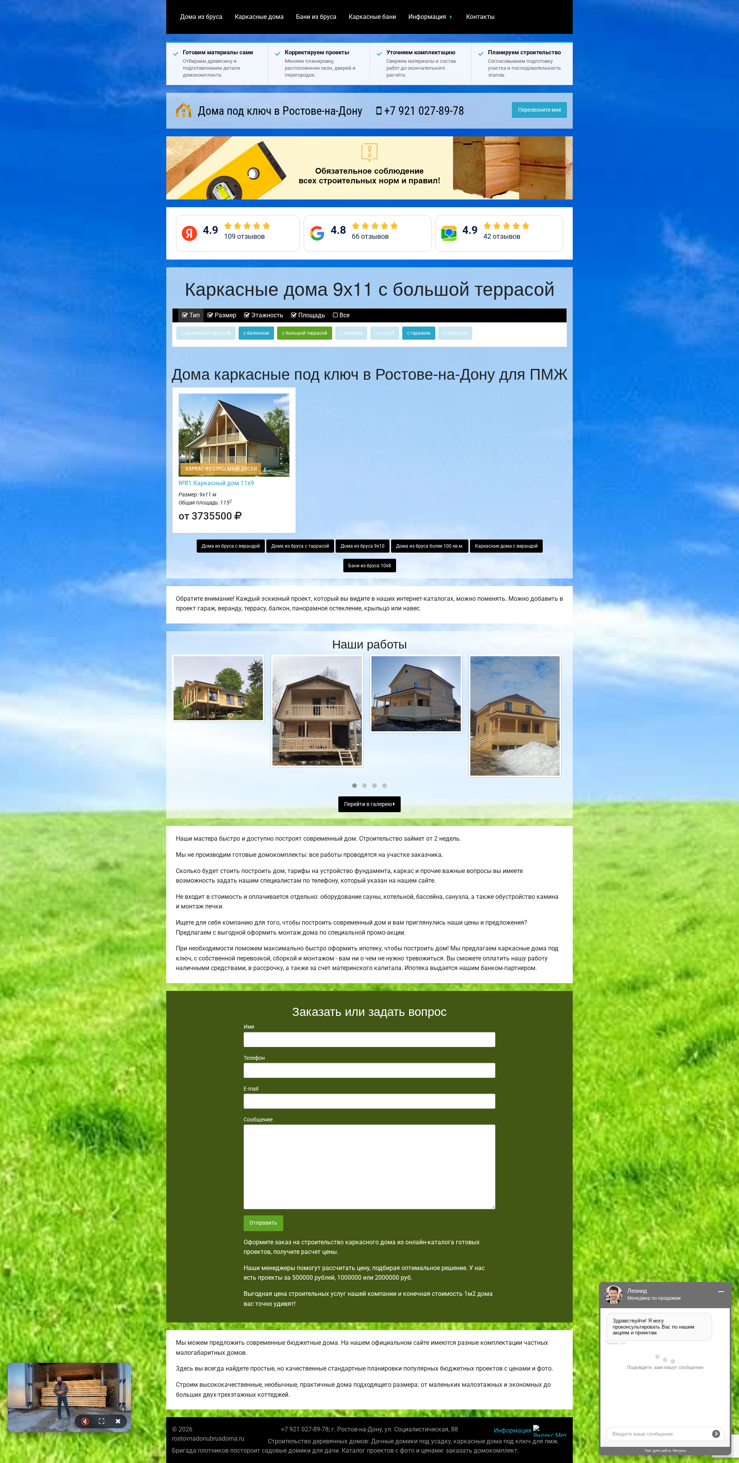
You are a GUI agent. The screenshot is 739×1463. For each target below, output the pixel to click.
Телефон (254, 1058)
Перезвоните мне (539, 110)
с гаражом (418, 333)
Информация (427, 16)
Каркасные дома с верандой (506, 546)
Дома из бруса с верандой (231, 546)
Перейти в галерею (368, 804)
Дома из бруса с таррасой (300, 546)
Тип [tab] (194, 315)
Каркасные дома (259, 16)
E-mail (251, 1089)
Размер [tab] (224, 315)
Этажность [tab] (266, 315)
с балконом (256, 333)
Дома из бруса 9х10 (363, 546)
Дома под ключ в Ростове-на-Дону (279, 110)
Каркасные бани (372, 16)
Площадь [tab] (311, 315)
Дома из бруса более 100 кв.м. (429, 546)
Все (343, 315)
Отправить (263, 1223)
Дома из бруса (201, 16)
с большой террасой (304, 333)
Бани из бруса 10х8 (369, 565)
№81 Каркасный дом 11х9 (216, 483)
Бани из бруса (316, 16)
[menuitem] (201, 17)
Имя (249, 1027)
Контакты (480, 16)
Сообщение (258, 1119)
